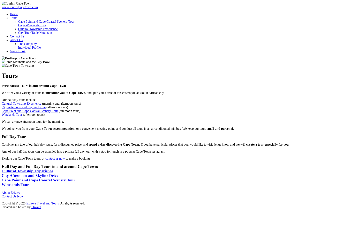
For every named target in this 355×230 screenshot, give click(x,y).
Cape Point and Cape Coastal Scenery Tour (30, 111)
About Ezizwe (11, 192)
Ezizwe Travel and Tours (42, 203)
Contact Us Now (13, 196)
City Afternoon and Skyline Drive (24, 107)
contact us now (55, 158)
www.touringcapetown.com (20, 7)
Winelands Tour (12, 114)
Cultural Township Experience (21, 103)
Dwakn (36, 207)
